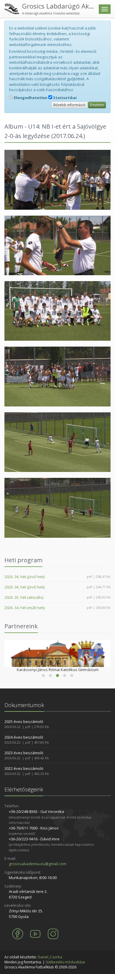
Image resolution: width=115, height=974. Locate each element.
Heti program (23, 560)
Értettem (97, 104)
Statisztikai (64, 97)
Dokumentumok (24, 705)
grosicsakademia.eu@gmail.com (37, 863)
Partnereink (21, 626)
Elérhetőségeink (23, 789)
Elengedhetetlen (30, 97)
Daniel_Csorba (50, 957)
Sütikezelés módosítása (65, 962)
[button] (43, 675)
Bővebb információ (69, 104)
